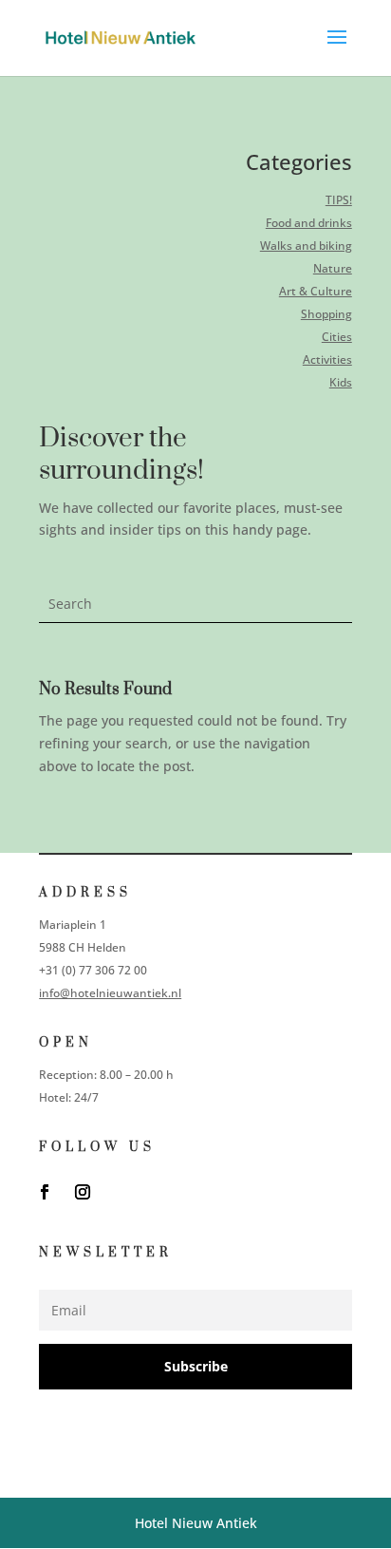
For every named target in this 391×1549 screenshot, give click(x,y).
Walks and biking (306, 245)
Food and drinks (309, 223)
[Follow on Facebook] (44, 1192)
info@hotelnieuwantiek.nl (110, 993)
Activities (327, 359)
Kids (340, 382)
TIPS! (339, 200)
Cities (337, 337)
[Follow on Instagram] (82, 1192)
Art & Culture (315, 291)
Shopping (326, 314)
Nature (332, 268)
